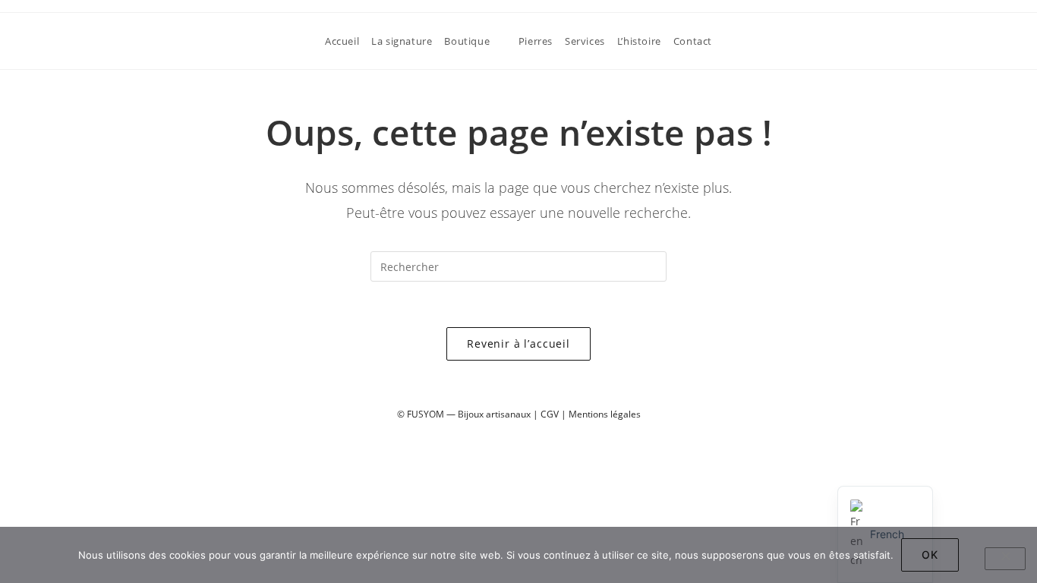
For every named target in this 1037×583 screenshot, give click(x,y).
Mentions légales (605, 414)
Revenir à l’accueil (518, 343)
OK (930, 554)
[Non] (1005, 558)
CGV (550, 414)
